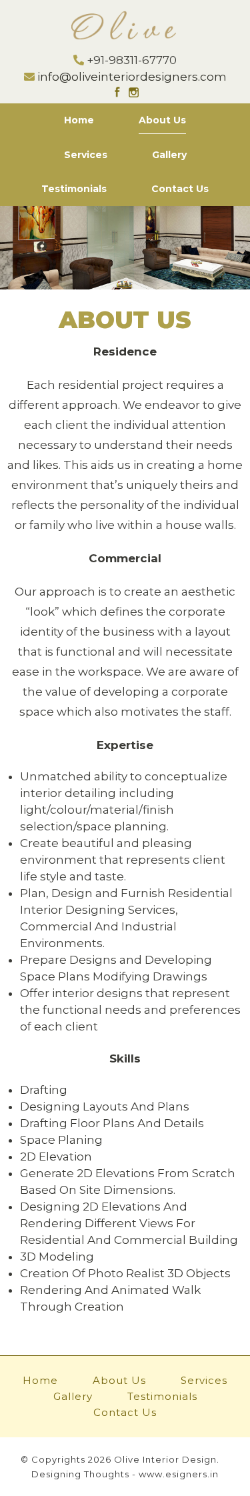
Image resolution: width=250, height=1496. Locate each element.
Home (79, 120)
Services (85, 155)
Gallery (169, 155)
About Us (162, 120)
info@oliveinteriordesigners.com (132, 76)
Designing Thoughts (80, 1474)
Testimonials (74, 189)
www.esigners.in (179, 1474)
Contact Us (180, 189)
